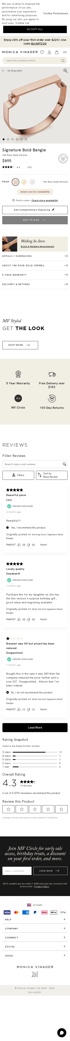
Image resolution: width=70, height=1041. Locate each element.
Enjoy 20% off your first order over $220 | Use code (35, 41)
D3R (38, 992)
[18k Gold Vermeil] (23, 182)
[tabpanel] (35, 105)
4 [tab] (17, 139)
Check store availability (45, 200)
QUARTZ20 (38, 43)
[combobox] (33, 60)
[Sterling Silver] (32, 182)
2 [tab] (8, 139)
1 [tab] (3, 139)
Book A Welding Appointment (37, 246)
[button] (55, 13)
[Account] (49, 52)
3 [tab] (12, 139)
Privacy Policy (41, 886)
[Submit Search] (63, 60)
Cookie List (22, 23)
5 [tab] (21, 139)
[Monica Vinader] (21, 52)
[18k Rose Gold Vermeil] (15, 182)
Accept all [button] (35, 29)
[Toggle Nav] (65, 52)
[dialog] (35, 18)
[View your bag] (57, 52)
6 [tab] (26, 139)
